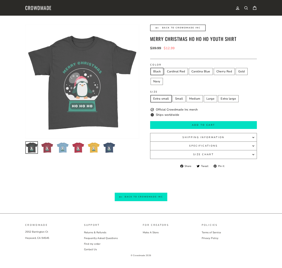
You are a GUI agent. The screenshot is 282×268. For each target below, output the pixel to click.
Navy (156, 81)
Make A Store (151, 232)
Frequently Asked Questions (101, 238)
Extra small (161, 99)
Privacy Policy (210, 238)
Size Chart (203, 154)
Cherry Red (224, 71)
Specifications (203, 145)
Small (179, 99)
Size (154, 91)
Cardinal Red (176, 71)
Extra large (228, 99)
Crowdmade (38, 8)
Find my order (92, 244)
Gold (241, 71)
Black (157, 71)
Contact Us (90, 249)
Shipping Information (203, 137)
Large (210, 99)
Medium (194, 99)
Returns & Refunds (95, 232)
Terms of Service (211, 232)
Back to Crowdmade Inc (180, 27)
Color (156, 64)
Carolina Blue (200, 71)
